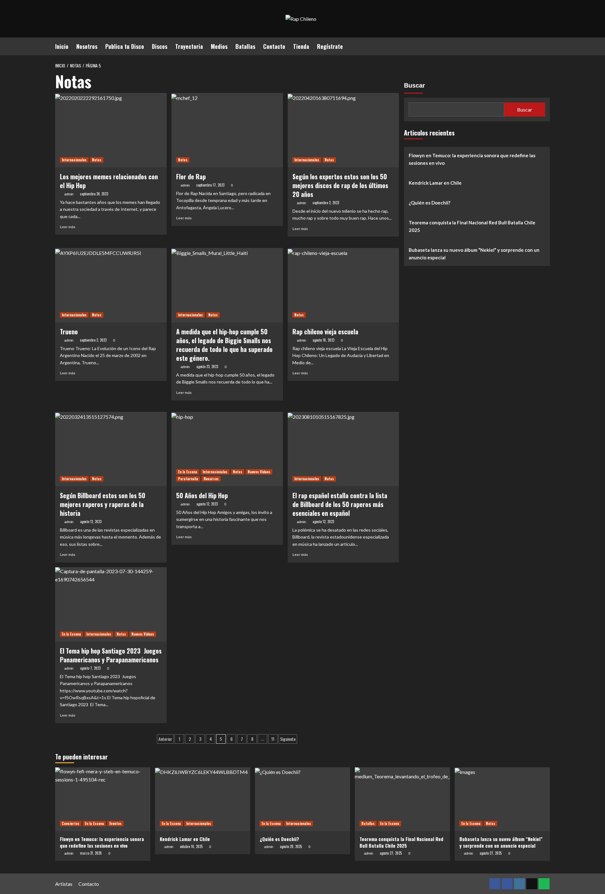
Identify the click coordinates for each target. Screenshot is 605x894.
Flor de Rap (191, 176)
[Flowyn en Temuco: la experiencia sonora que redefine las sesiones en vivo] (102, 799)
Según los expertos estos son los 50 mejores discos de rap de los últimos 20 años (340, 185)
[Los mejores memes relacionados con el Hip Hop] (111, 130)
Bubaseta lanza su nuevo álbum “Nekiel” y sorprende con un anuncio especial (474, 253)
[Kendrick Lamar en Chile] (202, 799)
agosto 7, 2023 (90, 668)
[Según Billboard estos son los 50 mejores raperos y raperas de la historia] (111, 449)
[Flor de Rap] (227, 130)
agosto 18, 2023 (323, 340)
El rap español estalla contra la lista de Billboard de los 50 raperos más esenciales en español (339, 504)
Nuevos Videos (259, 471)
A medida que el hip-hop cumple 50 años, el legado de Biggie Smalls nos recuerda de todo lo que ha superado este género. (224, 345)
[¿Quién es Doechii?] (302, 799)
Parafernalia (188, 478)
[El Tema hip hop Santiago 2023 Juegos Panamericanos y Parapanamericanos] (111, 604)
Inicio (61, 46)
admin (68, 194)
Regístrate (330, 46)
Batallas (245, 46)
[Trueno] (111, 285)
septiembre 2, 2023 (326, 202)
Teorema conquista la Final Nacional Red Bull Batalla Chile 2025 (472, 226)
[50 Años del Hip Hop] (227, 449)
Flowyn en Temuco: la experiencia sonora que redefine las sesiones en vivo (472, 159)
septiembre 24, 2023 (94, 193)
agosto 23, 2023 (207, 366)
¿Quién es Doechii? (429, 202)
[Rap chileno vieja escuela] (343, 285)
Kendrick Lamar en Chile (435, 183)
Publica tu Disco (124, 46)
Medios (219, 46)
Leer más (67, 226)
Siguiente (288, 738)
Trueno (69, 331)
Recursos (211, 478)
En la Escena (187, 471)
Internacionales (74, 159)
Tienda (301, 46)
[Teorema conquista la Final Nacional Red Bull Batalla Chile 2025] (402, 799)
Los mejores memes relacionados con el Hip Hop (109, 181)
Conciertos (70, 823)
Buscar (414, 85)
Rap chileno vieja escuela (325, 331)
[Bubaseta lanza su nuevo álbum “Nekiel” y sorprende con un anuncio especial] (502, 799)
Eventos (115, 823)
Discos (159, 46)
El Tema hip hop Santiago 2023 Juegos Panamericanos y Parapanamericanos (111, 655)
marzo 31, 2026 (91, 853)
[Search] (546, 45)
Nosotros (86, 46)
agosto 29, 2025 (291, 846)
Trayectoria (189, 46)
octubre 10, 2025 (191, 846)
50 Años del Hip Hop (202, 495)
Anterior (165, 738)
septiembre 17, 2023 (210, 184)
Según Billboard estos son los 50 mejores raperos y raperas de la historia (102, 504)
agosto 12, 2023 (90, 521)
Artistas (63, 884)
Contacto (274, 46)
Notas (96, 159)
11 (272, 738)
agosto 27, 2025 (391, 853)
